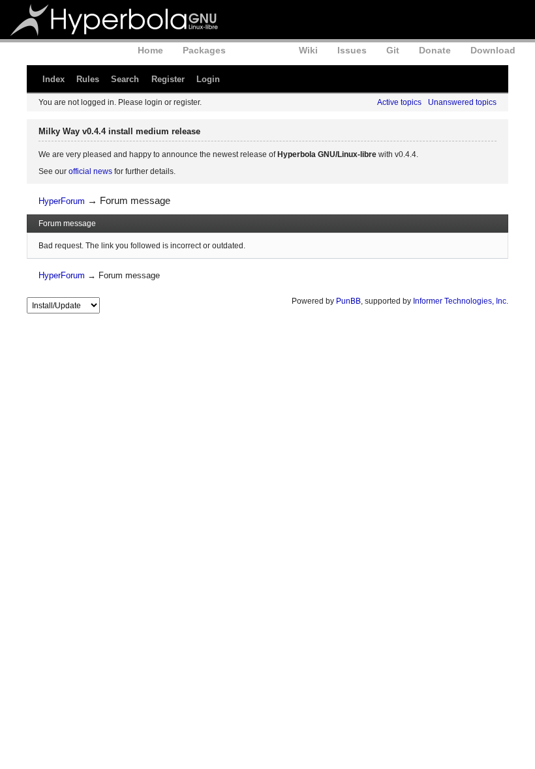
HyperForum (61, 201)
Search (125, 79)
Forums (262, 50)
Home (150, 50)
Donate (435, 50)
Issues (352, 50)
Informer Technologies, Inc (459, 301)
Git (392, 50)
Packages (204, 50)
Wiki (308, 50)
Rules (87, 79)
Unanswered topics (462, 102)
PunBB (348, 301)
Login (208, 79)
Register (168, 79)
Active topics (399, 102)
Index (53, 79)
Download (492, 50)
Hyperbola (115, 19)
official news (90, 171)
